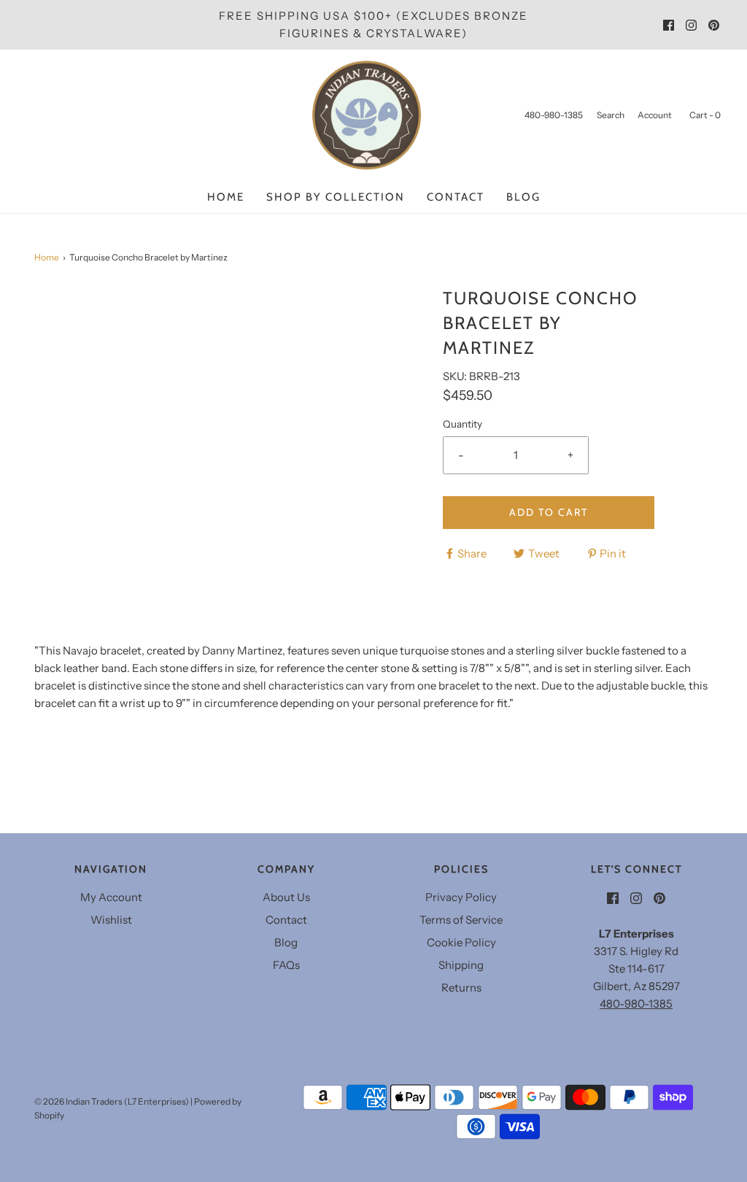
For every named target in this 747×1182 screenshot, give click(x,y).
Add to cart (548, 512)
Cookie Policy (461, 942)
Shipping (461, 965)
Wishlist (111, 920)
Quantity (462, 424)
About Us (286, 897)
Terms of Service (461, 920)
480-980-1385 (636, 1004)
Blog (523, 197)
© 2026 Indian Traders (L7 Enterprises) (111, 1101)
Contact (455, 197)
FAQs (286, 965)
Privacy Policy (461, 897)
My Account (111, 897)
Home (225, 197)
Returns (461, 987)
